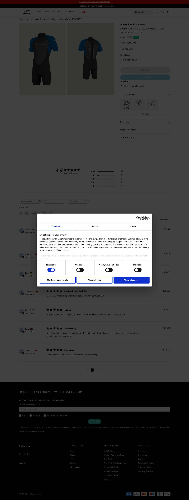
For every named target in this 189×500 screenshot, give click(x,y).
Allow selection (94, 280)
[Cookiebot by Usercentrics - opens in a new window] (138, 218)
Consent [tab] (56, 226)
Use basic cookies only (57, 280)
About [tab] (133, 226)
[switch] (80, 270)
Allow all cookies (131, 280)
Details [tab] (94, 226)
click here (75, 256)
